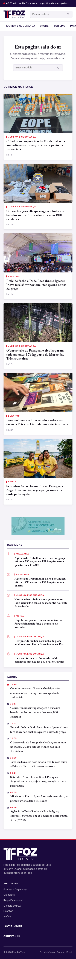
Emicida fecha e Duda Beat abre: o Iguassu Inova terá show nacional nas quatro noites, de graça (36, 285)
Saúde (44, 26)
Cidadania (9, 894)
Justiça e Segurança (20, 26)
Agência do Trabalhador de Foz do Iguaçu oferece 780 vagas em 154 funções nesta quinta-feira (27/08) (39, 816)
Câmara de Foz (12, 905)
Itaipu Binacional (13, 900)
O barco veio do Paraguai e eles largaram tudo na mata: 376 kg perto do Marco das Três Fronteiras (35, 354)
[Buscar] (68, 14)
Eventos (8, 911)
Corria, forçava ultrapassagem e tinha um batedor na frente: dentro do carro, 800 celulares (35, 215)
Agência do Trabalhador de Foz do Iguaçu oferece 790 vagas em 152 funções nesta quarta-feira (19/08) (40, 562)
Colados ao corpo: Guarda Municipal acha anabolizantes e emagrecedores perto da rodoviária (35, 145)
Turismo (59, 26)
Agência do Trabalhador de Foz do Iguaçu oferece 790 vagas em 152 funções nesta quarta (40, 582)
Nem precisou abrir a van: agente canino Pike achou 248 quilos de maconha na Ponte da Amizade (41, 603)
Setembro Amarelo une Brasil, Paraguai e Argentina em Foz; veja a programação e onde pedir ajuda (35, 490)
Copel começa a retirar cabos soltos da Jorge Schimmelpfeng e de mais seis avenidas (38, 624)
